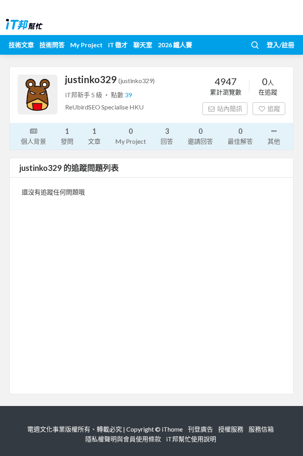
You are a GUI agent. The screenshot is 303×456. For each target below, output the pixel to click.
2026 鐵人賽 (175, 44)
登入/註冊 (280, 44)
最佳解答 (240, 136)
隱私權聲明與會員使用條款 (123, 439)
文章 (94, 136)
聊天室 (142, 44)
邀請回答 (200, 136)
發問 (67, 136)
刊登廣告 (200, 429)
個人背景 (33, 141)
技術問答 (52, 44)
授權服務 (230, 429)
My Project (86, 44)
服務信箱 (261, 429)
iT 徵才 (118, 44)
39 (128, 94)
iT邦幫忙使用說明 (191, 439)
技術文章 (21, 44)
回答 (167, 136)
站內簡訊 (229, 108)
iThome (172, 429)
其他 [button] (273, 141)
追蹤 (273, 108)
